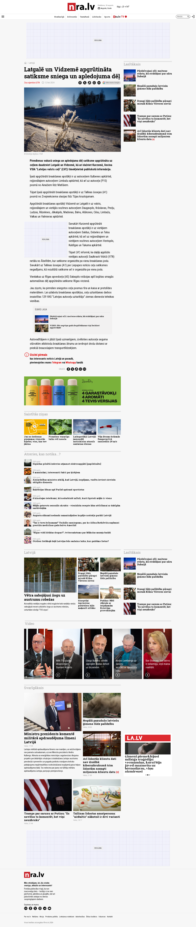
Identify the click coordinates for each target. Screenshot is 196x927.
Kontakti (110, 917)
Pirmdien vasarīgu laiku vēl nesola (59, 437)
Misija (42, 917)
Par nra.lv (27, 917)
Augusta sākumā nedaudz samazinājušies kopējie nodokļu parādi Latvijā (72, 515)
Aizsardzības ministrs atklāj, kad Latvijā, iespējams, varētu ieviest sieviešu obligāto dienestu (74, 481)
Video (29, 623)
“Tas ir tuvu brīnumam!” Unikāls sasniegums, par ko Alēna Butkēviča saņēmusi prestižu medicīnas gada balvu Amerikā (76, 524)
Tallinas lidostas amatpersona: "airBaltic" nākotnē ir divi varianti (96, 815)
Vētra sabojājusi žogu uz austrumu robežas (44, 597)
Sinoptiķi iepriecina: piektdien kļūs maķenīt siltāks (86, 604)
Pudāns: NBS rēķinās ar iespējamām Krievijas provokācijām (107, 605)
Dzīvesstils (72, 17)
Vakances (102, 917)
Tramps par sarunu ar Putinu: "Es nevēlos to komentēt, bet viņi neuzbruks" (154, 118)
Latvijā (32, 63)
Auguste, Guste (104, 8)
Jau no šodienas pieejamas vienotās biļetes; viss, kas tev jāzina (35, 440)
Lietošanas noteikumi (66, 917)
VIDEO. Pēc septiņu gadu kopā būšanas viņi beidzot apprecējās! (75, 326)
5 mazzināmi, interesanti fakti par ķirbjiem (56, 472)
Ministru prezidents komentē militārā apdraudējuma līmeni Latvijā (50, 738)
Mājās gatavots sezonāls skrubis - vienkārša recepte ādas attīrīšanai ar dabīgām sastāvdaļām (76, 506)
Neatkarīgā (59, 17)
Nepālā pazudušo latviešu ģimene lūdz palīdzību (152, 87)
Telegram (57, 362)
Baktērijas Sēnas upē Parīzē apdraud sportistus (58, 489)
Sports (107, 17)
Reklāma (35, 917)
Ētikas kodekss (91, 917)
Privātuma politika (51, 917)
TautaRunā (84, 17)
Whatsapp (71, 362)
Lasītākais (132, 64)
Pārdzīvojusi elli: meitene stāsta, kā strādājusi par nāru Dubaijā (77, 317)
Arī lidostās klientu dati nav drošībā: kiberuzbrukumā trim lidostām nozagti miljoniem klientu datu (154, 135)
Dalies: (62, 369)
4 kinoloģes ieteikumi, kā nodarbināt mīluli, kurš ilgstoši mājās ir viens (72, 498)
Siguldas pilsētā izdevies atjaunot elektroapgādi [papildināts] (67, 463)
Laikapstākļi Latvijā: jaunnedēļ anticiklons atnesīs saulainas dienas (84, 440)
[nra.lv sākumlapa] (81, 7)
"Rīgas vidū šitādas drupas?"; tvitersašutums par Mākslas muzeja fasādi (72, 532)
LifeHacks (96, 17)
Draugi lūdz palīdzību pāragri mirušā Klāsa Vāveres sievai (154, 102)
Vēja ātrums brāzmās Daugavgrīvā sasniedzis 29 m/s (109, 439)
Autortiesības (80, 917)
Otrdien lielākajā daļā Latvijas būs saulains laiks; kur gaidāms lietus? (71, 541)
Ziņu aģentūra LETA (32, 82)
